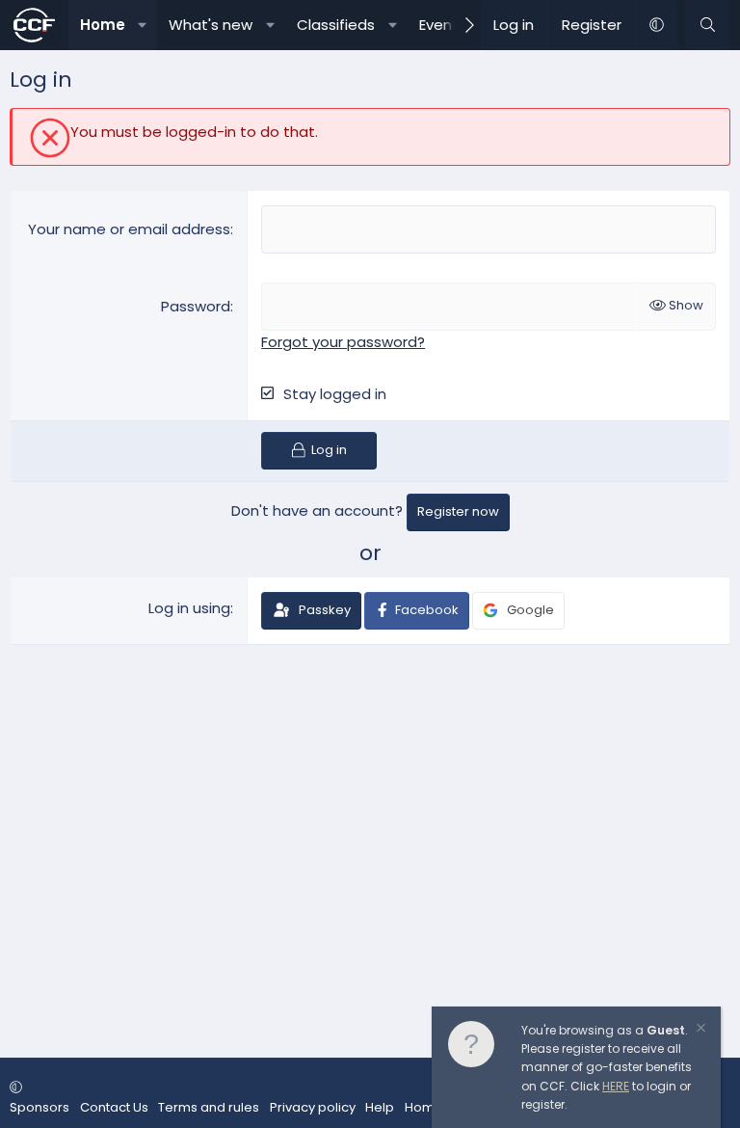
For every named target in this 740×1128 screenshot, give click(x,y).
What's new (210, 24)
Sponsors (39, 1107)
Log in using (189, 608)
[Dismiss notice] (699, 1030)
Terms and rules (208, 1107)
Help (379, 1107)
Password (195, 306)
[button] (142, 25)
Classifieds (336, 24)
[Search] (707, 25)
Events (442, 24)
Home (102, 24)
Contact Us (114, 1107)
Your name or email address (129, 229)
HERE (615, 1086)
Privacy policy (313, 1107)
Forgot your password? (343, 342)
